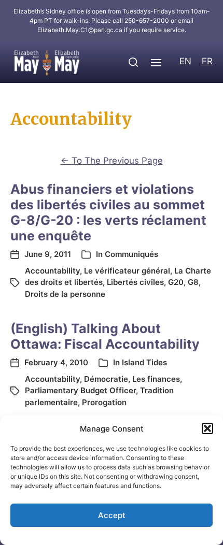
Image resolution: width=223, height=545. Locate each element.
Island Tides (144, 362)
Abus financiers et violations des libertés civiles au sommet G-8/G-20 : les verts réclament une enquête (108, 212)
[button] (207, 428)
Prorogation (104, 402)
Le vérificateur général (127, 271)
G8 (193, 282)
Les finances (156, 379)
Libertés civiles (135, 282)
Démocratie (106, 379)
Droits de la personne (65, 294)
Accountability (52, 271)
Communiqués (131, 254)
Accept (112, 515)
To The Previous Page (112, 160)
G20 (176, 282)
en (185, 61)
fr (207, 61)
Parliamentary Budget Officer (80, 390)
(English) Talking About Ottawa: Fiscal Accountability (105, 336)
